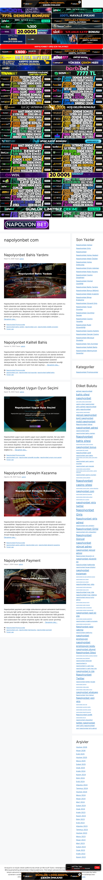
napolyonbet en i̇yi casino (82, 499)
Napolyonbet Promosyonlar (15, 324)
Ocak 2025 (80, 768)
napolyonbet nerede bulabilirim (84, 619)
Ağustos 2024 (82, 785)
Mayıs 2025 (80, 761)
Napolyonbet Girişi (87, 528)
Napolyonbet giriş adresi (86, 520)
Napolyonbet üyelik (84, 715)
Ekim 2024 (80, 778)
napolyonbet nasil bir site (86, 614)
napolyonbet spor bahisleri (83, 658)
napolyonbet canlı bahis (84, 455)
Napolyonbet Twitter (84, 676)
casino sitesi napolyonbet (85, 404)
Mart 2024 (80, 802)
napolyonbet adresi (87, 427)
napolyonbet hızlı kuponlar (28, 372)
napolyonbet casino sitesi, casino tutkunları (87, 488)
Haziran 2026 (81, 747)
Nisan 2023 (80, 840)
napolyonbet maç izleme (86, 595)
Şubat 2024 (81, 806)
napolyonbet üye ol (81, 717)
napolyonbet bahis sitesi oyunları (84, 444)
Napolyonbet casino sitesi (84, 483)
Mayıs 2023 (81, 837)
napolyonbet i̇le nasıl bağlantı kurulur (85, 576)
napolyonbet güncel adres (84, 544)
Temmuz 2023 (82, 830)
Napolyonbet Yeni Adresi (85, 695)
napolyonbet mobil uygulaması (84, 607)
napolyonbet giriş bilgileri (85, 526)
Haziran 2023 (81, 833)
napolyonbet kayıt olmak (82, 582)
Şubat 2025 (81, 764)
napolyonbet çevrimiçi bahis (83, 707)
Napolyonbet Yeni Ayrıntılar (87, 344)
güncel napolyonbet (86, 415)
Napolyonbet (81, 252)
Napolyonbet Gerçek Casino (87, 334)
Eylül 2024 (80, 782)
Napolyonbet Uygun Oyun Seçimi (31, 388)
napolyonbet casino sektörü (15, 545)
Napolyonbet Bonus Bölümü (87, 291)
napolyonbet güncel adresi (85, 551)
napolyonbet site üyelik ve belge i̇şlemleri (86, 655)
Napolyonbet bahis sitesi (84, 438)
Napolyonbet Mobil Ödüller (87, 259)
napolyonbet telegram (84, 661)
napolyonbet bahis (82, 431)
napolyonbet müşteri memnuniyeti (84, 610)
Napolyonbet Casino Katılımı (87, 331)
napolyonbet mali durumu (27, 630)
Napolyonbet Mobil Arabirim (87, 294)
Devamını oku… (10, 319)
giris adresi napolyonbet (86, 407)
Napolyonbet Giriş (83, 248)
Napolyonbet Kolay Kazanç (87, 272)
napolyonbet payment (44, 630)
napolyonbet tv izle (85, 671)
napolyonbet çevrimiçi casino (83, 709)
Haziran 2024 (81, 792)
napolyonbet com (31, 327)
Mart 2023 (80, 843)
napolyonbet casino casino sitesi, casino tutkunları (86, 471)
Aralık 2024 (80, 771)
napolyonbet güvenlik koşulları (29, 457)
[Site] (25, 79)
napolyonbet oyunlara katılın (83, 624)
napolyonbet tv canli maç (85, 666)
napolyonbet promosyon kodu (85, 644)
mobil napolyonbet (85, 421)
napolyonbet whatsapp (87, 692)
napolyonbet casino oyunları (86, 475)
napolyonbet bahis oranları (85, 433)
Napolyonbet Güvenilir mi (85, 556)
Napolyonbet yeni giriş (85, 700)
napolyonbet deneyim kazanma (49, 545)
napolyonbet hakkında (85, 565)
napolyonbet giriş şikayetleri (86, 532)
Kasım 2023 (81, 816)
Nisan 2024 (80, 799)
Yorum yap (10, 329)
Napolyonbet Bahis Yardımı (26, 255)
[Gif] (51, 107)
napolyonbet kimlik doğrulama (84, 587)
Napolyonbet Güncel (84, 537)
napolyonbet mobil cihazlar (83, 605)
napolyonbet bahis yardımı (15, 327)
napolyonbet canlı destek (85, 466)
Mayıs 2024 (81, 795)
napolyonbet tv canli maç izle (86, 668)
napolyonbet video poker (82, 687)
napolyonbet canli (83, 453)
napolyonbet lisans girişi (82, 589)
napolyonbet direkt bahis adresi (84, 497)
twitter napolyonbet (85, 722)
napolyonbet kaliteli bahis (46, 372)
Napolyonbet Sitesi (86, 652)
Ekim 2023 (80, 819)
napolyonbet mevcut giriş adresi (85, 598)
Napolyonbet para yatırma (84, 628)
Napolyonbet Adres (84, 424)
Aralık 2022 (80, 854)
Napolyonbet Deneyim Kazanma (30, 473)
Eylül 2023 (80, 823)
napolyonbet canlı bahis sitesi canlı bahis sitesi (86, 458)
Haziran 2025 (81, 757)
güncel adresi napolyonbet (83, 412)
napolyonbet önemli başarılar (83, 712)
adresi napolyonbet (84, 391)
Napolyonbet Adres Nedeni (87, 255)
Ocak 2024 (80, 809)
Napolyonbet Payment (22, 560)
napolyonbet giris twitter (86, 504)
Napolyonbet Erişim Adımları (87, 268)
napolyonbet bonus (86, 447)
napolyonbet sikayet (86, 649)
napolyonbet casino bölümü (83, 469)
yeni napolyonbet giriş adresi (86, 728)
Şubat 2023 (81, 847)
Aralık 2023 (80, 812)
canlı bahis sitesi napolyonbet (83, 401)
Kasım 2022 (81, 857)
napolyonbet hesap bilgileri (85, 567)
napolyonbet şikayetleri (84, 720)
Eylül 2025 (80, 754)
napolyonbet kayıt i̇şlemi (82, 579)
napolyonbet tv (81, 663)
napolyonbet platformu (84, 633)
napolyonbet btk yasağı (82, 450)
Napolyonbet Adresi (84, 245)
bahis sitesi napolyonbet (83, 396)
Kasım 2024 (81, 775)
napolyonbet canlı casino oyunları (85, 462)
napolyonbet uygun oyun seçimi (51, 457)
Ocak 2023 (80, 850)
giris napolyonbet (83, 409)
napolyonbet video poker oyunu (84, 689)
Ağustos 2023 (82, 826)
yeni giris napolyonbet (85, 726)
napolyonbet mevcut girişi (82, 602)
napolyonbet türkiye (81, 684)
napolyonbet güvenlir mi (86, 560)
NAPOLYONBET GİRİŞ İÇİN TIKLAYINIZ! (51, 47)
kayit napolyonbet (84, 418)
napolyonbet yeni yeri (81, 704)
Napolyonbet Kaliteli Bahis (25, 342)
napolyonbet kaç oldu (85, 584)
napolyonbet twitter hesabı (85, 682)
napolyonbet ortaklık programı (48, 327)
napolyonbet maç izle (85, 592)
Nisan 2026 (80, 751)
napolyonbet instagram (82, 572)
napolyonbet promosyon (82, 637)
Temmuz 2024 (82, 788)
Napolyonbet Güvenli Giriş (86, 303)
